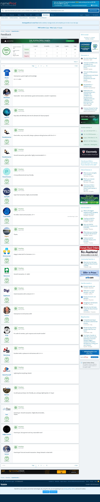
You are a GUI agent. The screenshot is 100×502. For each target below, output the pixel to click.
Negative (26, 56)
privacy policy (67, 489)
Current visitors (4, 17)
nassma (90, 69)
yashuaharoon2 (91, 111)
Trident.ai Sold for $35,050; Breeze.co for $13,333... (90, 239)
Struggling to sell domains (91, 302)
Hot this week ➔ (86, 207)
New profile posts (23, 17)
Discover (12, 15)
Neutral (27, 53)
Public (55, 27)
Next (76, 66)
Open (47, 27)
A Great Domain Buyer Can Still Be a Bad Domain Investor (91, 321)
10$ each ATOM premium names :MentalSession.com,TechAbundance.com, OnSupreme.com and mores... (91, 76)
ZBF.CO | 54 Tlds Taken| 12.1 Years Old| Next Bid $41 (91, 141)
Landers (37, 15)
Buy (25, 15)
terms (73, 489)
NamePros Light (10, 481)
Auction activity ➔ (86, 127)
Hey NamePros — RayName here (88, 85)
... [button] (43, 66)
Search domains (93, 10)
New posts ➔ (85, 55)
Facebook (86, 37)
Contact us (51, 481)
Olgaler (89, 105)
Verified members (14, 17)
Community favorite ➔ (88, 259)
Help (95, 481)
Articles (92, 39)
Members (46, 15)
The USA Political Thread (90, 58)
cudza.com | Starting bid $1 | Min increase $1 (91, 144)
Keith (91, 60)
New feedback (32, 17)
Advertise (57, 481)
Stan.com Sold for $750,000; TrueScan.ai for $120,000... (91, 226)
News (19, 15)
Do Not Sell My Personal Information (76, 481)
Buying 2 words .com (89, 286)
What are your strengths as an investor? (90, 173)
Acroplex (90, 346)
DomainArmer (92, 87)
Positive (27, 49)
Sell (31, 15)
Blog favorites (85, 317)
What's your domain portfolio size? (89, 179)
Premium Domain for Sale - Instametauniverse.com (91, 109)
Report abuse (63, 481)
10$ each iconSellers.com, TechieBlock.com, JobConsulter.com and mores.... (91, 65)
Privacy (91, 481)
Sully (90, 267)
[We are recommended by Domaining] (4, 485)
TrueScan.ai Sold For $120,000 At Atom (89, 219)
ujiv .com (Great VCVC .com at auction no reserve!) (91, 131)
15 (46, 66)
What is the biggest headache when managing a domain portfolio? (91, 212)
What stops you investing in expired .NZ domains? (90, 232)
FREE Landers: (42, 27)
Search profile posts (41, 17)
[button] (7, 15)
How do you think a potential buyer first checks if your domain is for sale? (89, 163)
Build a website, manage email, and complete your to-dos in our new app (50, 23)
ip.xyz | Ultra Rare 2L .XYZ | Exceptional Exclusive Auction (91, 137)
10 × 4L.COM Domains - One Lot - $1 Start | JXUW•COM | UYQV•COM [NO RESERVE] (91, 134)
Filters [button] (75, 61)
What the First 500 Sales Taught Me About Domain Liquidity (91, 263)
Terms (87, 481)
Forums (4, 15)
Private (60, 27)
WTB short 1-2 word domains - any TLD (89, 291)
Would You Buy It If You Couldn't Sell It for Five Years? (90, 329)
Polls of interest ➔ (86, 170)
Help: (51, 27)
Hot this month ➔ (86, 283)
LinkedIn (93, 37)
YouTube (87, 39)
